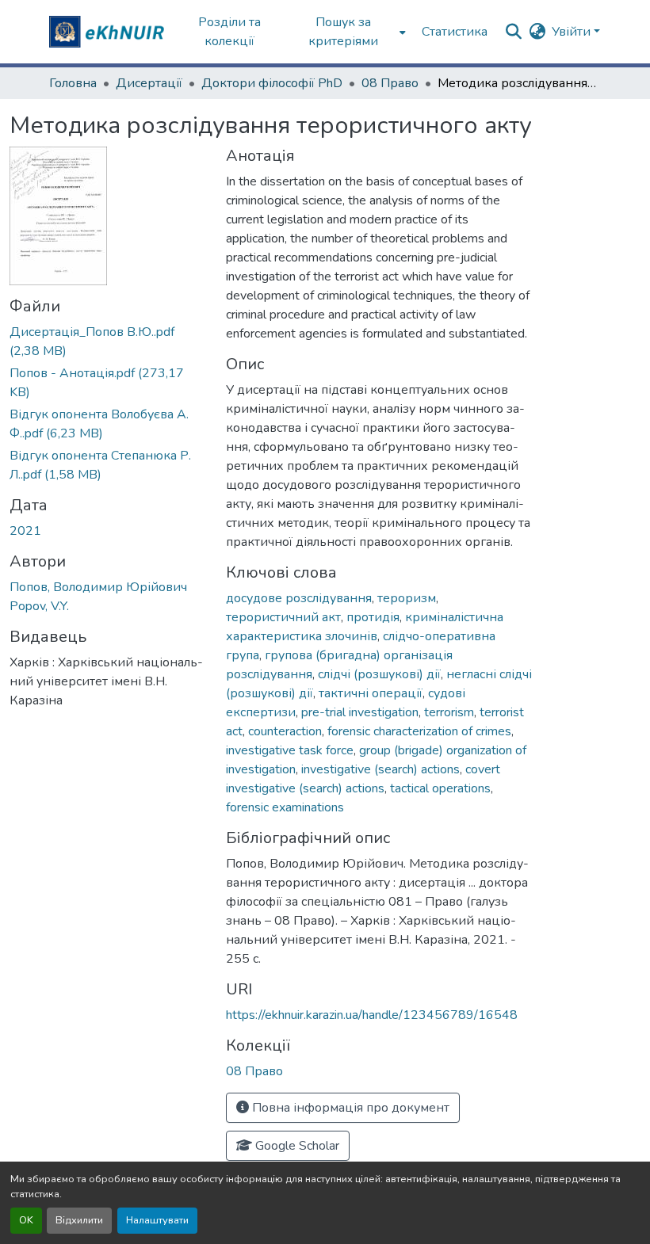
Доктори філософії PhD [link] (271, 83)
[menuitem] (348, 31)
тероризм (406, 598)
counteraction (285, 731)
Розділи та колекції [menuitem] (229, 31)
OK (26, 1220)
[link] (108, 341)
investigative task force (290, 750)
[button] (108, 32)
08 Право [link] (390, 83)
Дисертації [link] (149, 83)
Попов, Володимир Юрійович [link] (98, 587)
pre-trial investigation (360, 712)
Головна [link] (73, 83)
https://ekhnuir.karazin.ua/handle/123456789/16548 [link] (372, 1015)
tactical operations (440, 788)
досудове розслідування (299, 598)
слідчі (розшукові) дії (379, 674)
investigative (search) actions (380, 769)
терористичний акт (283, 617)
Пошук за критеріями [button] (343, 31)
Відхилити (79, 1220)
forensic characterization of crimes (419, 731)
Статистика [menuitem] (455, 31)
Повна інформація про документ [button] (349, 1107)
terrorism (449, 712)
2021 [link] (25, 531)
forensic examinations (285, 807)
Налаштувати (157, 1220)
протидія (373, 617)
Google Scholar (295, 1145)
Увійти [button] (573, 31)
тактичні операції (370, 693)
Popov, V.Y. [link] (39, 606)
